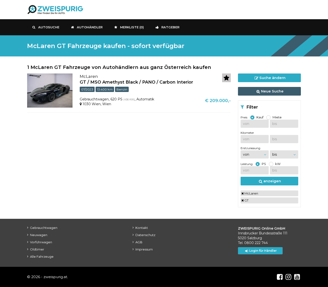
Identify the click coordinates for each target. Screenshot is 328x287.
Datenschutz (145, 235)
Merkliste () (132, 27)
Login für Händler (263, 250)
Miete (277, 117)
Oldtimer (37, 249)
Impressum (144, 249)
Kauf (259, 117)
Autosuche (48, 27)
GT (246, 200)
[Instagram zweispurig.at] (288, 277)
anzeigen (271, 181)
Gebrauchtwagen (43, 228)
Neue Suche (272, 91)
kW (277, 164)
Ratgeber (170, 27)
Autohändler (90, 27)
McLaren (251, 193)
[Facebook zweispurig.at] (280, 277)
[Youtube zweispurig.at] (297, 277)
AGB (138, 242)
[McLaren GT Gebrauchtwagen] (50, 90)
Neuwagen (38, 235)
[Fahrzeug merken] (226, 77)
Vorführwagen (41, 242)
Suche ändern (271, 77)
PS (264, 164)
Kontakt (141, 228)
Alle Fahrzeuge (42, 256)
